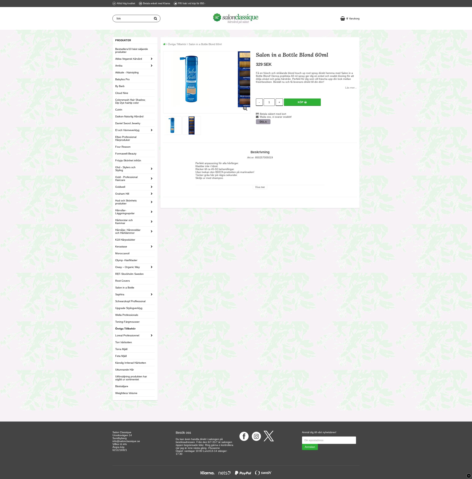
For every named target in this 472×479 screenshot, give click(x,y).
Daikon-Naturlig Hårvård (129, 116)
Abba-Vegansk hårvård (128, 58)
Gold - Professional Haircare (126, 178)
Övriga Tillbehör (125, 328)
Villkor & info (119, 444)
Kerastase (121, 246)
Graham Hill (122, 193)
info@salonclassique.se (126, 441)
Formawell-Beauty (125, 153)
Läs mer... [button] (351, 87)
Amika (118, 65)
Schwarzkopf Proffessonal (130, 301)
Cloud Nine (121, 92)
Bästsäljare (121, 386)
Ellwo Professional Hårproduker (125, 138)
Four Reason (123, 146)
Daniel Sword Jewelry (127, 123)
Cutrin (118, 109)
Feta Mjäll (121, 355)
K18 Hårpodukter (125, 239)
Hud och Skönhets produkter (126, 202)
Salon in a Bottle (124, 287)
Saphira (119, 294)
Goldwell (120, 186)
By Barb (119, 86)
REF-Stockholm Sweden (129, 273)
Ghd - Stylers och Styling (125, 169)
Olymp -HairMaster (126, 260)
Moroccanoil (122, 253)
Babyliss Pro (122, 79)
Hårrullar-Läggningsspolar (125, 212)
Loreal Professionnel (127, 335)
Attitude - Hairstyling (127, 72)
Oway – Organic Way (127, 267)
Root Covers (122, 280)
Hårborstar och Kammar (124, 222)
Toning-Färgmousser (127, 321)
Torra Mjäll (121, 349)
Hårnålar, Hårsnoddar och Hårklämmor (127, 231)
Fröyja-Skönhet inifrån (128, 160)
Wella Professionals (126, 314)
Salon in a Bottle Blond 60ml (205, 44)
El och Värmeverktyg (127, 130)
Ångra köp (118, 447)
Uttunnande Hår (124, 369)
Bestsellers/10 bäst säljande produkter (131, 50)
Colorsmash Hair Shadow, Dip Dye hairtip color (130, 101)
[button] (350, 18)
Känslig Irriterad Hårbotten (130, 362)
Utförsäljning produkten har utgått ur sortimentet (131, 378)
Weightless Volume (126, 393)
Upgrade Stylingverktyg (128, 308)
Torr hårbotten (123, 342)
